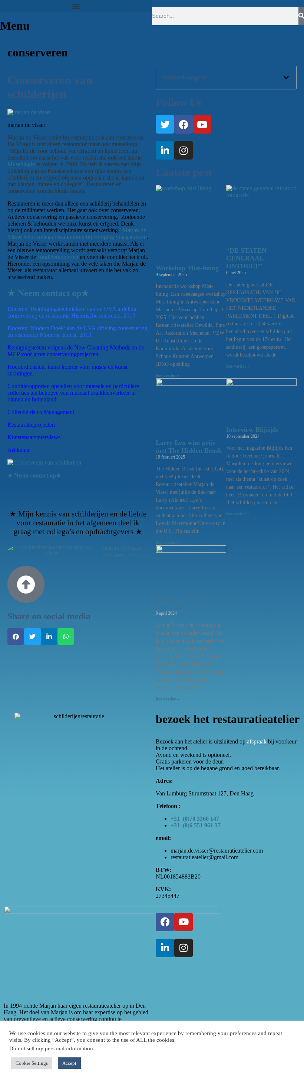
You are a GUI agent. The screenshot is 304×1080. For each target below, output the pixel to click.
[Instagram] (183, 150)
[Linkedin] (165, 150)
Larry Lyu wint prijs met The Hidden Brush (189, 446)
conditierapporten (58, 257)
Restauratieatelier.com (125, 555)
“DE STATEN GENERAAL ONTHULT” (246, 258)
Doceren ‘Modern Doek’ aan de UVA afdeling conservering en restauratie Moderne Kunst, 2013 (77, 331)
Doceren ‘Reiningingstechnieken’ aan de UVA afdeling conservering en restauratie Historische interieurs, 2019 (71, 312)
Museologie (21, 164)
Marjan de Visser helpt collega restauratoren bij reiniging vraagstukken (77, 233)
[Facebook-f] (183, 124)
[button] (76, 6)
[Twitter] (165, 124)
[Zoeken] (301, 16)
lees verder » (167, 375)
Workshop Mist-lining (187, 268)
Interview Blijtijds (252, 429)
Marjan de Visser (122, 548)
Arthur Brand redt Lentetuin (183, 602)
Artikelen (18, 450)
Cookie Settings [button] (32, 1063)
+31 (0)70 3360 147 (195, 818)
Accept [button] (69, 1063)
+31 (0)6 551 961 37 (196, 825)
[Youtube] (202, 124)
